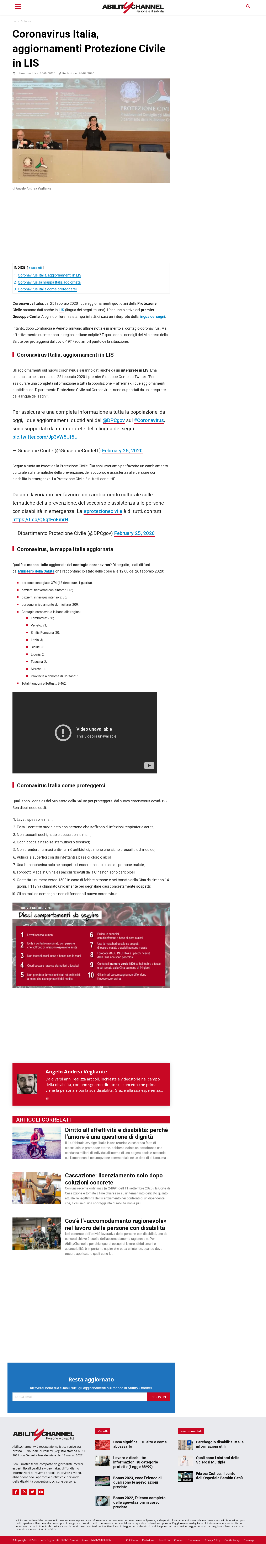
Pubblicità (164, 1540)
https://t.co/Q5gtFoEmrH (40, 519)
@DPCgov (114, 420)
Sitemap (249, 1540)
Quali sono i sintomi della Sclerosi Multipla (217, 1460)
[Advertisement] (91, 221)
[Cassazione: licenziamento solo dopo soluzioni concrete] (36, 1188)
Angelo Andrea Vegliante (33, 188)
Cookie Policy (232, 1540)
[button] (248, 6)
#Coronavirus (149, 420)
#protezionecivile (103, 511)
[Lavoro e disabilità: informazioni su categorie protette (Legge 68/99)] (102, 1461)
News (27, 21)
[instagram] (47, 1097)
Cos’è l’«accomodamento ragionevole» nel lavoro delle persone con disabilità (115, 1224)
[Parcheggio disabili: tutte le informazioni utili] (185, 1445)
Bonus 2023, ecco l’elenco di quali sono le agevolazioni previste (137, 1482)
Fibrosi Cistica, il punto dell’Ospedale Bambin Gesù (219, 1475)
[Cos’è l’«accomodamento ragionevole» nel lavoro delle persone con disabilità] (36, 1233)
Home (16, 21)
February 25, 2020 (122, 451)
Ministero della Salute (36, 571)
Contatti (178, 1540)
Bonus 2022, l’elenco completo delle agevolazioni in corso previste (139, 1502)
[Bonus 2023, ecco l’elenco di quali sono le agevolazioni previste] (102, 1481)
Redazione (148, 1540)
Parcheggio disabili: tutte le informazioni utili (220, 1444)
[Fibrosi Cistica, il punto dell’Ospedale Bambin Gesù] (185, 1476)
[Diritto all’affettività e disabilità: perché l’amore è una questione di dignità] (36, 1143)
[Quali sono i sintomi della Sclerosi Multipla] (185, 1461)
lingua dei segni (152, 316)
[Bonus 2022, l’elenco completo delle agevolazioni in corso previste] (102, 1501)
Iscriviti (158, 1397)
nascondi (35, 268)
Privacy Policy (212, 1540)
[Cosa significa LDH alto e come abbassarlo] (102, 1445)
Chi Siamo (132, 1540)
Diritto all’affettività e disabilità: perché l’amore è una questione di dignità (116, 1133)
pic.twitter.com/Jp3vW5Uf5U (45, 437)
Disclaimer (194, 1540)
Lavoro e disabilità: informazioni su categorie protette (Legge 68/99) (135, 1462)
